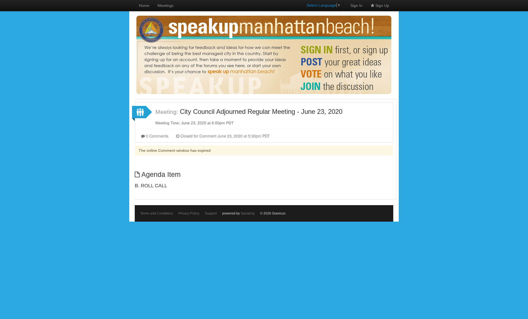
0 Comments (156, 136)
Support (211, 213)
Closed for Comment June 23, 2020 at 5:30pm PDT (224, 136)
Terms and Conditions (156, 213)
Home (144, 5)
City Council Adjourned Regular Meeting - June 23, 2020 (261, 111)
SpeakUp (248, 213)
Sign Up (381, 5)
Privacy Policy (188, 213)
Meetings (166, 5)
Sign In (356, 5)
